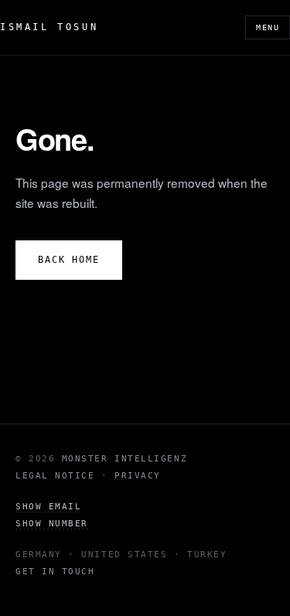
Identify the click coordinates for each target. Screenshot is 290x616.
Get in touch (54, 572)
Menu (267, 27)
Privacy (137, 476)
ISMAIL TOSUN (49, 27)
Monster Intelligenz (124, 459)
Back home (69, 259)
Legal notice (54, 476)
